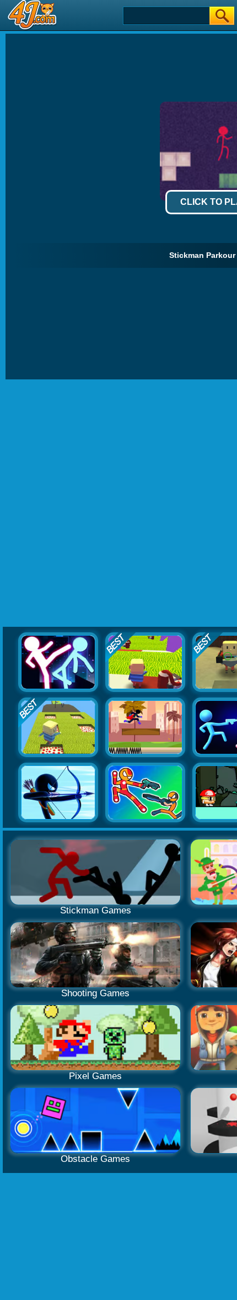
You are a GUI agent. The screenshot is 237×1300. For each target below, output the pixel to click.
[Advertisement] (118, 503)
